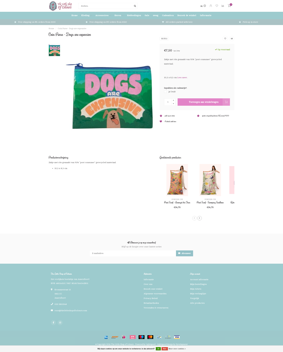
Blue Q (164, 39)
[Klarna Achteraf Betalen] (132, 337)
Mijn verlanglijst (198, 294)
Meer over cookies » (177, 349)
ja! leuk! (172, 92)
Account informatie (199, 279)
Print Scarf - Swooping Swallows (210, 202)
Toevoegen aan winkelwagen (204, 102)
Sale (147, 15)
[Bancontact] (159, 337)
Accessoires (102, 15)
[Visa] (177, 337)
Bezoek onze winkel (153, 289)
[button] (194, 218)
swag (155, 15)
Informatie (206, 15)
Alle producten (197, 303)
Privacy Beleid (151, 298)
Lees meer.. (182, 77)
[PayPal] (168, 337)
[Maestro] (141, 337)
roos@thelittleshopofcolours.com (71, 310)
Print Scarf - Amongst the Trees (177, 202)
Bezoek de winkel (186, 15)
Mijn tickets (195, 289)
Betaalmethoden (151, 303)
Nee (164, 349)
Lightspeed (151, 344)
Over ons (148, 284)
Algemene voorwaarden (155, 294)
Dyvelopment (182, 344)
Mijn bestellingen (198, 284)
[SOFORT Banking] (115, 337)
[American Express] (106, 337)
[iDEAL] (123, 337)
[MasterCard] (150, 337)
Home (74, 15)
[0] (229, 6)
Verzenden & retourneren (156, 308)
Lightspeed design (165, 344)
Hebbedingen (134, 15)
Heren (118, 15)
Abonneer (186, 253)
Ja (158, 349)
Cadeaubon (168, 15)
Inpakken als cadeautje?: (175, 88)
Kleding (85, 15)
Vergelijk (194, 298)
